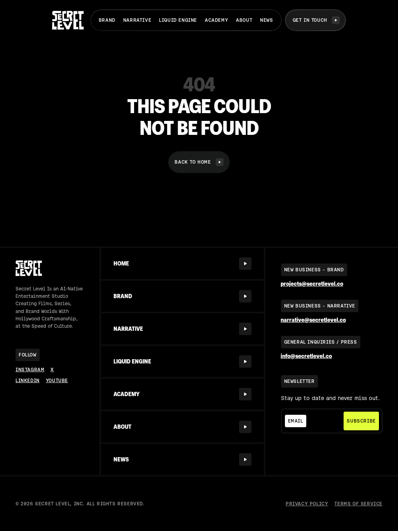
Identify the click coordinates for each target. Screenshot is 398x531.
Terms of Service (358, 504)
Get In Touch (310, 20)
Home (121, 263)
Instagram (30, 369)
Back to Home (193, 162)
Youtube (57, 380)
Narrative (137, 20)
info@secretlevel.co (306, 356)
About (244, 20)
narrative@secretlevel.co (313, 320)
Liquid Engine (178, 20)
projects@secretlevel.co (312, 284)
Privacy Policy (307, 504)
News (266, 20)
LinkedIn (28, 380)
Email (295, 421)
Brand (107, 20)
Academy (216, 20)
